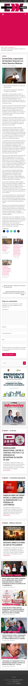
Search (24, 363)
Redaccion (13, 66)
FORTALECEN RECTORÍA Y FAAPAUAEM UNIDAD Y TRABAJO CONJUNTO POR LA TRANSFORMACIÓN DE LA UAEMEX (13, 637)
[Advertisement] (14, 31)
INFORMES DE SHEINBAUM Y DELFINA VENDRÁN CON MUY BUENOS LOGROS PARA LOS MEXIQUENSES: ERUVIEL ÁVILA (6, 270)
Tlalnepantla (17, 575)
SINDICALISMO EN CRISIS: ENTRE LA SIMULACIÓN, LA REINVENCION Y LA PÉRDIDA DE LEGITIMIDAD (14, 500)
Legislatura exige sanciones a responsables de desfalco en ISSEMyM (6, 247)
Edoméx (4, 575)
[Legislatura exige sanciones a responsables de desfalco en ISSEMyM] (7, 241)
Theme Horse (16, 681)
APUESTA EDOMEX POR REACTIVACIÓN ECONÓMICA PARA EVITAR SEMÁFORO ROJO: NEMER (13, 293)
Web (3, 339)
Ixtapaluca (10, 604)
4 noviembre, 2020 (6, 66)
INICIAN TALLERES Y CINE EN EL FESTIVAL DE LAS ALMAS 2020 (14, 286)
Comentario (5, 309)
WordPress (18, 683)
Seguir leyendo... (7, 470)
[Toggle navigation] (3, 14)
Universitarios (15, 631)
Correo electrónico (7, 333)
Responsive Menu (25, 1)
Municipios (10, 575)
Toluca (16, 657)
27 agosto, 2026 (5, 587)
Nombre (4, 327)
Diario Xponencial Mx (17, 680)
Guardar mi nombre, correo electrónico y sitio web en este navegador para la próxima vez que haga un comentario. (14, 349)
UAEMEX (9, 631)
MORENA (4, 56)
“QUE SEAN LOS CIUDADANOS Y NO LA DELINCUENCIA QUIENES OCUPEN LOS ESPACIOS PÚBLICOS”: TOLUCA (13, 662)
